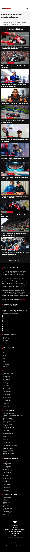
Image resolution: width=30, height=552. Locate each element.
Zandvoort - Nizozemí (8, 448)
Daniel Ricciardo (7, 497)
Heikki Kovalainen (7, 511)
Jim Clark (5, 486)
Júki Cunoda (6, 402)
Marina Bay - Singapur (8, 431)
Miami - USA (6, 435)
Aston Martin (6, 364)
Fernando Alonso (7, 400)
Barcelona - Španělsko (8, 419)
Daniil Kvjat (6, 509)
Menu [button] (27, 8)
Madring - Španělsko (8, 450)
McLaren (5, 354)
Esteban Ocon (6, 399)
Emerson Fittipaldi (7, 470)
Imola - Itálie (6, 422)
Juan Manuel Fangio (8, 472)
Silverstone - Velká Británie (9, 444)
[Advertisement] (15, 3)
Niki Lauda (5, 467)
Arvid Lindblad (6, 388)
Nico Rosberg (6, 469)
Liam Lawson (6, 385)
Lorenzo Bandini (7, 512)
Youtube (6, 328)
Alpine (4, 358)
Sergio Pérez (6, 406)
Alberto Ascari (6, 483)
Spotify (6, 330)
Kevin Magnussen (7, 515)
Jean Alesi (5, 499)
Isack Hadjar (6, 383)
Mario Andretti (6, 473)
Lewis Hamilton (6, 376)
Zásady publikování (15, 531)
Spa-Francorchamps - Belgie (10, 445)
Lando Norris (6, 377)
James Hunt (6, 481)
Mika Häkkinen (6, 489)
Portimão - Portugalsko (8, 451)
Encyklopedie (6, 338)
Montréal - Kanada (7, 438)
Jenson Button (6, 484)
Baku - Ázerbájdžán (7, 418)
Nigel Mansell (6, 490)
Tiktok (5, 324)
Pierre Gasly (6, 386)
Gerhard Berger (6, 500)
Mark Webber (6, 505)
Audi (4, 361)
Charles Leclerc (6, 379)
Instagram (6, 317)
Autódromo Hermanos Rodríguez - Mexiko (13, 415)
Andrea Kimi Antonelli (8, 373)
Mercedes (5, 351)
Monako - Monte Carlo (8, 436)
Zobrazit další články (15, 260)
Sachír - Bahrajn (7, 416)
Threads (6, 321)
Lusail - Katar (6, 430)
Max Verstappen (7, 380)
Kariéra (15, 536)
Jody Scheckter (6, 487)
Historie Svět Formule (15, 538)
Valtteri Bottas (6, 405)
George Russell (6, 374)
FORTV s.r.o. (23, 299)
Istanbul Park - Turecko (8, 453)
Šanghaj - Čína (6, 442)
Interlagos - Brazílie (7, 424)
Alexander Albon (7, 397)
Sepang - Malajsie (7, 454)
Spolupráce (5, 340)
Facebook (6, 315)
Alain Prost (5, 475)
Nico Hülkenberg (7, 394)
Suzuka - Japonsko (7, 425)
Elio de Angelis (6, 502)
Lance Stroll (6, 403)
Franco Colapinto (7, 389)
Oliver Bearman (7, 391)
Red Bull (5, 355)
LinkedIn (6, 326)
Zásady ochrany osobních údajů (15, 529)
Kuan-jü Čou (6, 514)
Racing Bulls (6, 357)
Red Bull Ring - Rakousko (9, 441)
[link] (21, 8)
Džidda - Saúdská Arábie (9, 421)
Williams (5, 363)
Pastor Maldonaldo (7, 508)
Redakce (5, 337)
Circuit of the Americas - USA (9, 413)
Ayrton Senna (6, 476)
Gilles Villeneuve (7, 503)
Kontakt (15, 527)
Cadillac (5, 366)
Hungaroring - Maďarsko (9, 427)
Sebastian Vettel (7, 478)
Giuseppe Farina (7, 480)
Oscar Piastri (6, 382)
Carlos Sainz (6, 396)
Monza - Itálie (6, 439)
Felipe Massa (6, 506)
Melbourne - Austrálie (8, 433)
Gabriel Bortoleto (7, 393)
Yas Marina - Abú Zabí (8, 447)
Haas (4, 360)
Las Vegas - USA (6, 428)
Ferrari (4, 352)
